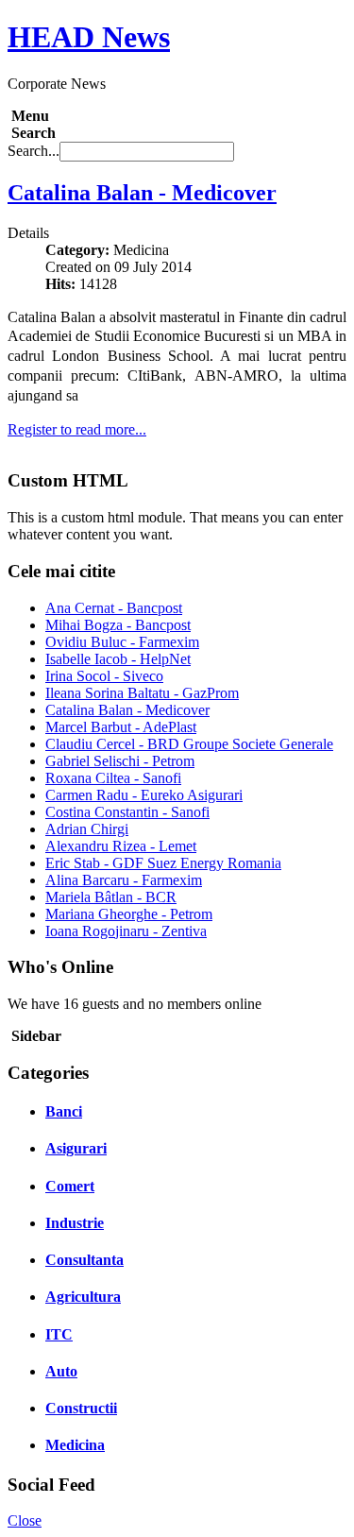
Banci (63, 1111)
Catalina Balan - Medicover (142, 192)
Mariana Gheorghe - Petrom (128, 914)
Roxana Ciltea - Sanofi (113, 778)
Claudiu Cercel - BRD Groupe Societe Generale (189, 744)
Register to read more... (77, 429)
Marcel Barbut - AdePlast (120, 727)
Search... (33, 151)
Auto (61, 1371)
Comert (69, 1186)
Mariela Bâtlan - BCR (111, 897)
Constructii (81, 1408)
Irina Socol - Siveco (104, 676)
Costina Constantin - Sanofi (127, 812)
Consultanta (84, 1260)
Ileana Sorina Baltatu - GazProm (142, 693)
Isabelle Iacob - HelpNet (118, 659)
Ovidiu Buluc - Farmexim (122, 642)
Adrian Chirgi (86, 829)
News (89, 37)
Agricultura (83, 1297)
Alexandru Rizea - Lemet (120, 846)
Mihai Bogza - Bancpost (118, 625)
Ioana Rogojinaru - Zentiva (126, 931)
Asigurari (76, 1148)
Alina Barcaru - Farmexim (123, 880)
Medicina (75, 1445)
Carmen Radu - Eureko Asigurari (144, 795)
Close (25, 1520)
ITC (59, 1334)
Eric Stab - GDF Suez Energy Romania (163, 863)
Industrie (74, 1223)
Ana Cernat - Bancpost (113, 608)
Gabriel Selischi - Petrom (119, 761)
